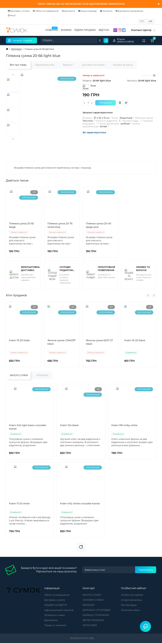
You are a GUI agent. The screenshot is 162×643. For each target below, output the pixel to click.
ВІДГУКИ (104, 30)
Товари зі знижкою (55, 625)
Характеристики (44, 64)
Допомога (69, 11)
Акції (13, 15)
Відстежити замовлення (130, 11)
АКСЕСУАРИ (90, 625)
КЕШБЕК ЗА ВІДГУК (55, 605)
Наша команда (88, 11)
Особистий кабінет (132, 595)
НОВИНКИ (51, 29)
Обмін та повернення (47, 11)
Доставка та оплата (93, 64)
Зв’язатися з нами (54, 615)
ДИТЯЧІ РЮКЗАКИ (93, 620)
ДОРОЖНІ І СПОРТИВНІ (97, 610)
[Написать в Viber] (115, 29)
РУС (142, 21)
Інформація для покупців (58, 610)
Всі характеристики (94, 132)
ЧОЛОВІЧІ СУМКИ (93, 600)
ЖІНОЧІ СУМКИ (19, 375)
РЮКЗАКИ (42, 375)
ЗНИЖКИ (66, 30)
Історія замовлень (131, 600)
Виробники (51, 620)
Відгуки (68, 64)
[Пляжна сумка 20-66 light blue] (60, 113)
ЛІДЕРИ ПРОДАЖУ (85, 30)
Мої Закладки (129, 605)
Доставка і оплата (20, 11)
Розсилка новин (130, 610)
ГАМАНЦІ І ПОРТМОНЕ (96, 615)
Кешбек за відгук (123, 64)
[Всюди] (99, 40)
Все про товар (18, 64)
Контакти (107, 11)
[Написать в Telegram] (124, 29)
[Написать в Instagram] (120, 29)
